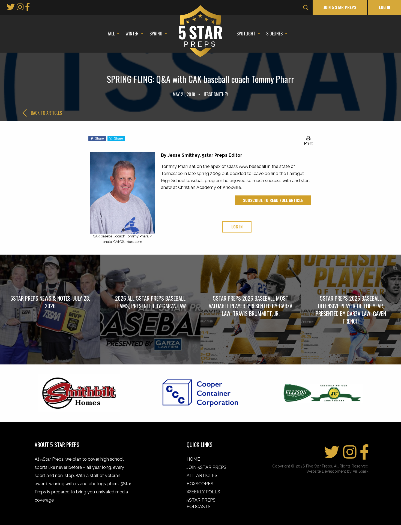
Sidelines (274, 33)
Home (193, 459)
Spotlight (246, 33)
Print (308, 143)
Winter (132, 33)
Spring (155, 33)
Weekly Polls (203, 491)
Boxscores (200, 483)
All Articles (202, 475)
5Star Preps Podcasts (201, 503)
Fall (111, 33)
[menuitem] (112, 33)
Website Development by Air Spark (337, 471)
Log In (384, 7)
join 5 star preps (340, 7)
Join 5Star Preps (206, 467)
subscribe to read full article (273, 200)
